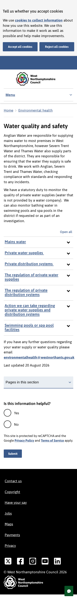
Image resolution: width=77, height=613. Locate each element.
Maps (9, 524)
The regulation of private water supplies (31, 277)
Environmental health (35, 110)
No (16, 424)
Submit (12, 453)
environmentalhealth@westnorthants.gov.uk (39, 357)
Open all (66, 232)
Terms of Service (52, 440)
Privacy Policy (24, 440)
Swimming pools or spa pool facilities (29, 327)
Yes (16, 413)
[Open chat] (68, 591)
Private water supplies (24, 253)
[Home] (38, 79)
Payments (12, 535)
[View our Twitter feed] (8, 562)
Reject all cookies (57, 46)
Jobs (8, 513)
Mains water (15, 242)
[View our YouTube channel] (45, 562)
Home (8, 110)
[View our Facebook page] (20, 562)
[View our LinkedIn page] (57, 562)
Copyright (12, 492)
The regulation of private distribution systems (26, 292)
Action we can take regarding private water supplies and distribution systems (30, 309)
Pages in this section (22, 382)
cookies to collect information (39, 20)
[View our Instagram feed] (32, 562)
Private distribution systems (29, 264)
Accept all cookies (20, 46)
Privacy (10, 546)
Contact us (13, 481)
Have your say (16, 502)
